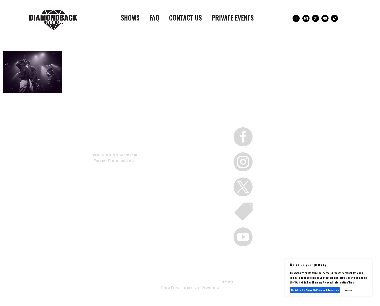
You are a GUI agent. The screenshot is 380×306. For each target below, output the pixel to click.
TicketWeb (226, 282)
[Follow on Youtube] (325, 18)
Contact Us (185, 18)
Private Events (233, 18)
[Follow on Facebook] (296, 18)
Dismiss (348, 290)
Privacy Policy (170, 287)
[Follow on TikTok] (334, 18)
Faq (154, 18)
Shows (130, 18)
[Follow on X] (315, 18)
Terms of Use (190, 287)
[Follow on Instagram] (306, 18)
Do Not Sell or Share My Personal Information (315, 290)
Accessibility (210, 287)
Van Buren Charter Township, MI (114, 160)
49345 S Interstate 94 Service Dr (114, 155)
